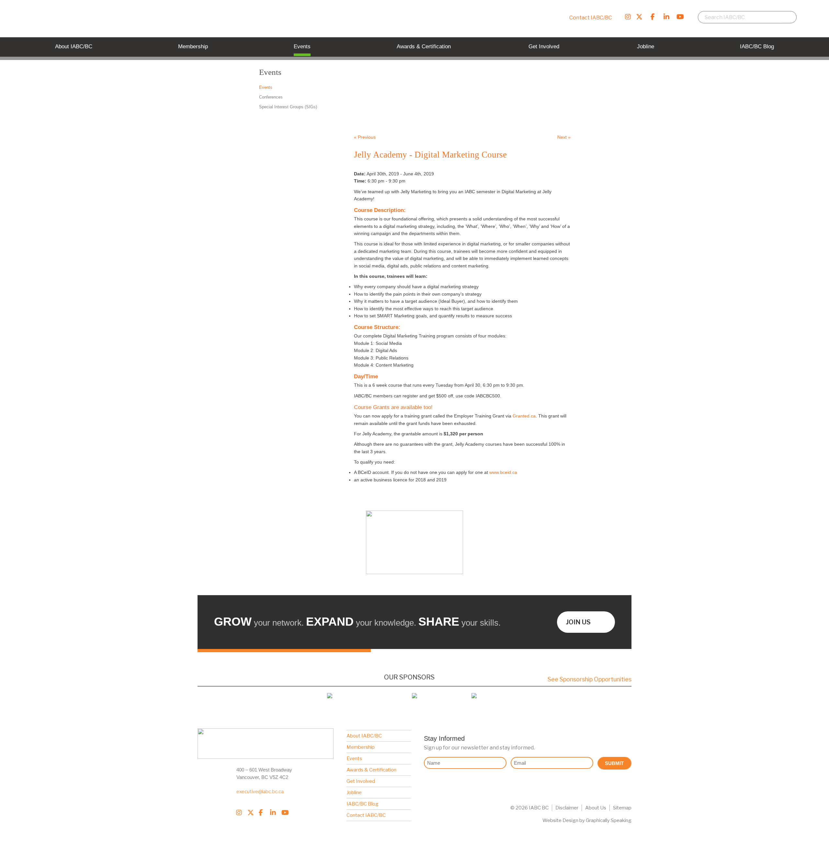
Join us (578, 622)
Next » (564, 137)
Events (354, 758)
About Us (595, 808)
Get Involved (360, 781)
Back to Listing (528, 115)
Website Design (560, 820)
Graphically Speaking (608, 820)
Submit (614, 763)
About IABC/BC (364, 736)
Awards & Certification (371, 770)
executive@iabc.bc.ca (260, 792)
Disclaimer (566, 808)
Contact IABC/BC (590, 18)
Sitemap (622, 808)
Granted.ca (524, 415)
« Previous (365, 137)
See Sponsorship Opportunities (589, 679)
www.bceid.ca (503, 472)
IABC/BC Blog (362, 804)
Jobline (354, 792)
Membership (360, 747)
